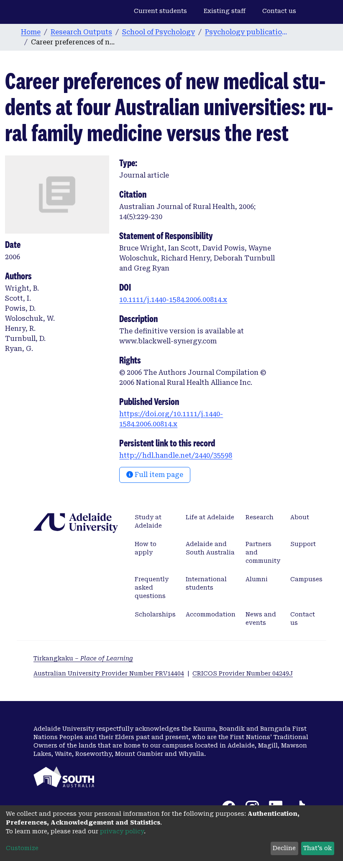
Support (303, 544)
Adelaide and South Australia (210, 548)
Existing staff (225, 11)
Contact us (279, 11)
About (299, 517)
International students (206, 583)
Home (31, 32)
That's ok (317, 848)
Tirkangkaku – (83, 658)
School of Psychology (158, 32)
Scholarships (155, 614)
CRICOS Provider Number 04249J (242, 673)
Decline (284, 848)
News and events (261, 618)
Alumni (257, 579)
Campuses (306, 579)
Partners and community (263, 552)
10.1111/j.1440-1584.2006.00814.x (173, 300)
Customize (22, 848)
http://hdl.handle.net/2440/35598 (175, 455)
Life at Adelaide (210, 517)
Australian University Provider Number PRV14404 (108, 673)
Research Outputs (81, 32)
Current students (160, 11)
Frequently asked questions (152, 587)
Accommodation (210, 614)
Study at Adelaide (148, 521)
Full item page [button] (158, 475)
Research (260, 517)
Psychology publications (247, 32)
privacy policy (122, 831)
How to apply (145, 548)
